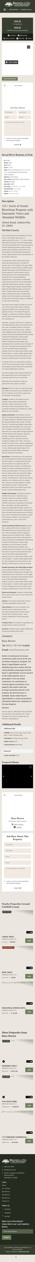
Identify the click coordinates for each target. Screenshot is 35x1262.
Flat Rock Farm (9, 1101)
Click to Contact (13, 193)
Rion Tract (7, 972)
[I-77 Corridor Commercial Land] (17, 1122)
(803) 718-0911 (13, 191)
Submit (16, 145)
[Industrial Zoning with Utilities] (17, 993)
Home (4, 1185)
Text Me (18, 827)
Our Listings (6, 1188)
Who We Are (6, 1198)
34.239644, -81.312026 (18, 186)
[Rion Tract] (17, 958)
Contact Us (5, 1201)
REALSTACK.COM (24, 1252)
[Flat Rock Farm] (17, 1087)
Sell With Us (6, 1195)
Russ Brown (17, 189)
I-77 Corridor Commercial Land (14, 1137)
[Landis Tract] (17, 922)
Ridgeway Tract (9, 1066)
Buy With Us (6, 1191)
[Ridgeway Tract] (17, 1051)
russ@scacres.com (19, 649)
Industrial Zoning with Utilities (13, 1008)
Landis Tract (8, 937)
